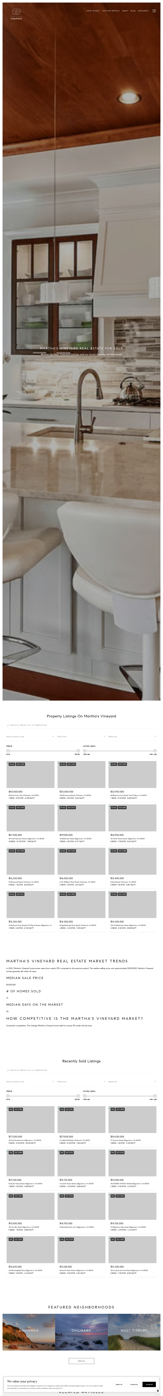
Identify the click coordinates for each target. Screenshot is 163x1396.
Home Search (93, 11)
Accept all (149, 1384)
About (125, 11)
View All (81, 1361)
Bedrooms (113, 737)
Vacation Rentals (111, 11)
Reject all (119, 1384)
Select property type (15, 737)
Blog (133, 11)
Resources (143, 11)
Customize (134, 1384)
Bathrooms (62, 737)
